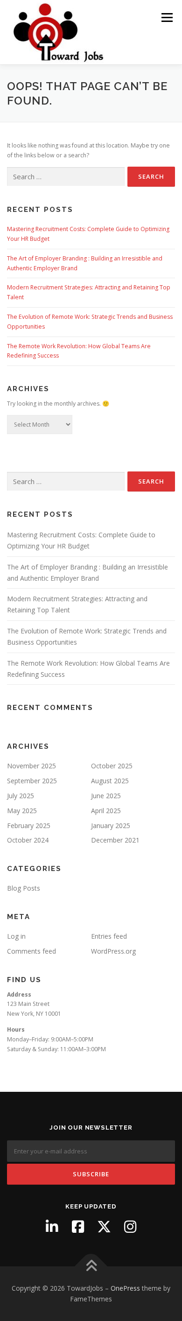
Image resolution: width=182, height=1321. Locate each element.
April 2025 (106, 810)
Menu (166, 17)
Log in (16, 936)
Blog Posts (23, 888)
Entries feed (109, 936)
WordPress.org (113, 951)
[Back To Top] (91, 1266)
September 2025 (32, 780)
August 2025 (110, 780)
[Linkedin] (52, 1227)
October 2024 (28, 840)
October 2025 (112, 765)
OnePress (125, 1288)
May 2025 (22, 810)
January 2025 (110, 825)
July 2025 (20, 795)
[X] (104, 1227)
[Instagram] (130, 1227)
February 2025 (28, 825)
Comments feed (31, 951)
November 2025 (31, 765)
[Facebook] (78, 1227)
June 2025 (106, 795)
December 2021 (115, 840)
